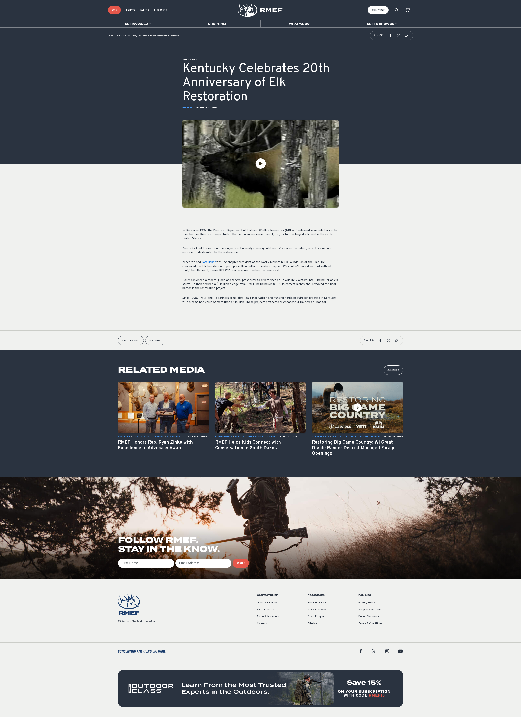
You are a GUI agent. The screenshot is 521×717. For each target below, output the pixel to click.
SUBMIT (241, 563)
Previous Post (131, 340)
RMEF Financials (317, 602)
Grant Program (316, 616)
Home (110, 36)
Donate (130, 10)
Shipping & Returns (369, 609)
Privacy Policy (366, 602)
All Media (393, 370)
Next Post (155, 340)
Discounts (160, 10)
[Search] (397, 10)
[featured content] (260, 688)
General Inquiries (267, 602)
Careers (262, 623)
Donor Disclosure (369, 616)
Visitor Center (265, 609)
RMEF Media (120, 36)
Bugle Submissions (268, 616)
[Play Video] (260, 164)
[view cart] (407, 10)
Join (114, 10)
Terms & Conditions (370, 623)
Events (144, 10)
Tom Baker (208, 262)
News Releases (317, 609)
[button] (390, 35)
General (187, 107)
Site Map (313, 623)
